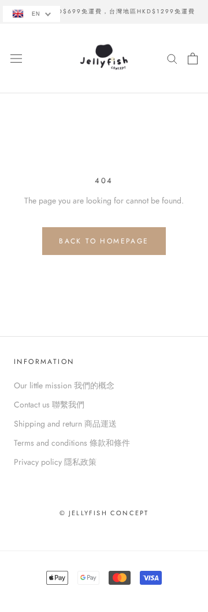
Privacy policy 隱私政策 (55, 462)
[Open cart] (193, 58)
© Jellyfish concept (104, 513)
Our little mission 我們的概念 (64, 385)
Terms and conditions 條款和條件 (72, 443)
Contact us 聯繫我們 (49, 404)
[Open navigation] (16, 58)
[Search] (172, 58)
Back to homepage (103, 241)
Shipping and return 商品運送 (65, 423)
